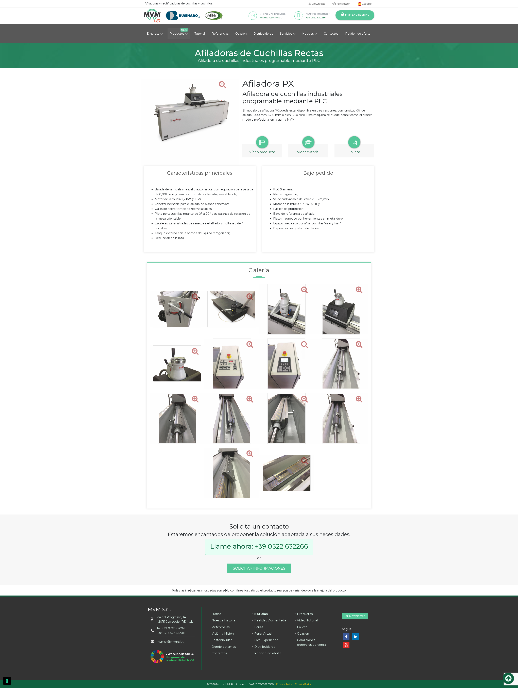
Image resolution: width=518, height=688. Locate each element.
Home (216, 614)
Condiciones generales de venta (311, 642)
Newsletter (342, 3)
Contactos (331, 33)
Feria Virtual (263, 633)
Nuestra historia (223, 620)
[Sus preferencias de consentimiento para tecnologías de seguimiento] (7, 681)
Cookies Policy (303, 684)
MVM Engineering (357, 14)
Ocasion (241, 33)
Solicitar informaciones (259, 568)
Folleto (302, 627)
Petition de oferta (357, 33)
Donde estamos (224, 647)
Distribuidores (263, 33)
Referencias (220, 33)
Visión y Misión (223, 633)
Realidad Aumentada (270, 620)
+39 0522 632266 (316, 17)
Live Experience (266, 640)
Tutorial (199, 33)
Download (318, 3)
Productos (177, 33)
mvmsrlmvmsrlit (271, 17)
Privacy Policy (284, 684)
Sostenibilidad (222, 640)
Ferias (258, 627)
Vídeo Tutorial (307, 620)
